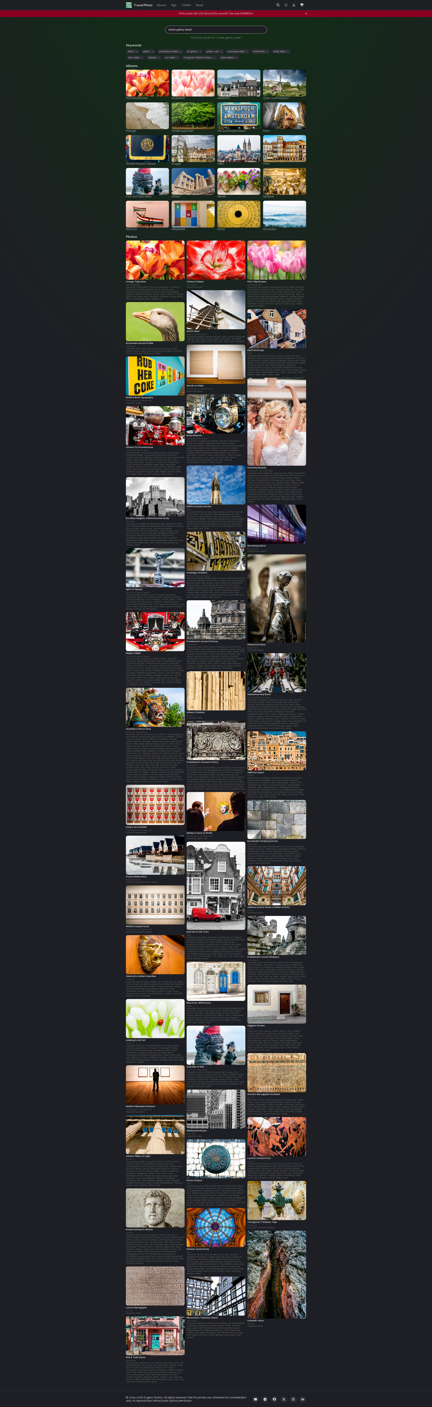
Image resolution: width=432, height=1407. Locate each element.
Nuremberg (252, 549)
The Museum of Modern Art (200, 389)
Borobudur (252, 844)
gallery (148, 51)
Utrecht (129, 1043)
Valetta (250, 775)
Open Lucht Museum (197, 334)
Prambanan (192, 644)
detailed (154, 57)
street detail (281, 51)
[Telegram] (265, 1399)
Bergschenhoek (133, 880)
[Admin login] (294, 5)
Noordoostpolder (133, 285)
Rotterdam (131, 346)
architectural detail (170, 51)
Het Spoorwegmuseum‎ (197, 438)
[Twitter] (283, 1399)
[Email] (255, 1399)
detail (133, 51)
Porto (189, 1183)
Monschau (192, 1321)
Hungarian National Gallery (199, 57)
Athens (190, 715)
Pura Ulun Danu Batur (136, 732)
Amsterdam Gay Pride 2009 (259, 471)
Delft (249, 353)
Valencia (130, 979)
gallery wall (214, 51)
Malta (189, 1006)
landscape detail (238, 51)
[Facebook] (274, 1399)
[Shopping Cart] (302, 5)
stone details (229, 57)
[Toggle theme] (286, 5)
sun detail (171, 57)
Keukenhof (192, 285)
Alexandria (131, 1360)
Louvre (250, 1097)
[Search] (278, 5)
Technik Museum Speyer (138, 450)
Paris (189, 1252)
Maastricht (252, 647)
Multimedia (260, 51)
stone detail (135, 57)
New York (130, 521)
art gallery (194, 51)
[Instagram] (293, 1399)
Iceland (250, 1324)
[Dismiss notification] (306, 13)
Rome (250, 910)
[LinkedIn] (302, 1399)
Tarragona (252, 1225)
